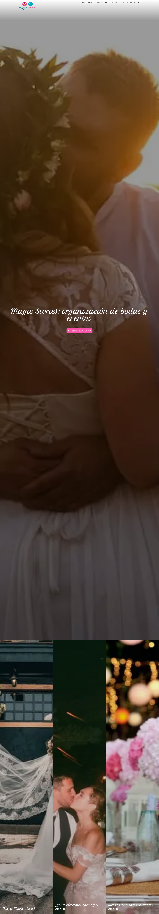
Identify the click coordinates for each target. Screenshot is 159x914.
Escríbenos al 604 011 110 (79, 331)
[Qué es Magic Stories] (26, 777)
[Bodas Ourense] (30, 5)
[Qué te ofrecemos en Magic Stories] (79, 777)
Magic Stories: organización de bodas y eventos (79, 314)
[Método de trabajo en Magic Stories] (132, 777)
